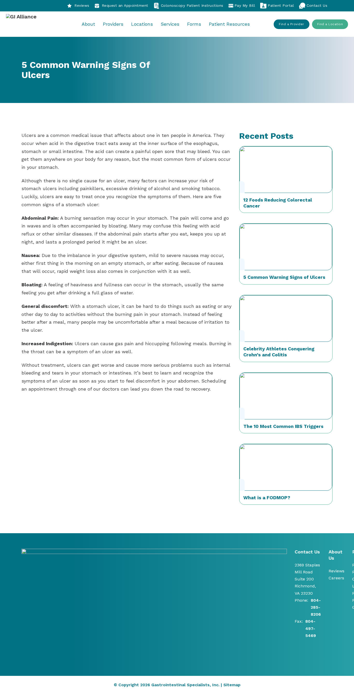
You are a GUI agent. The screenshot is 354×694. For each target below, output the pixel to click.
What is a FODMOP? (266, 497)
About (88, 24)
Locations (142, 24)
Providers (113, 24)
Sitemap (231, 684)
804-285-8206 (316, 607)
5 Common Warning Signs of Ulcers (284, 277)
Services (170, 24)
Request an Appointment (125, 5)
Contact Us (317, 5)
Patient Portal (281, 5)
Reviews (81, 5)
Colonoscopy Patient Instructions (192, 5)
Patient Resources (229, 24)
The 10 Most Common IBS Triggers (283, 426)
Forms (194, 24)
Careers (336, 577)
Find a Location (330, 24)
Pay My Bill (245, 5)
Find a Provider (291, 24)
